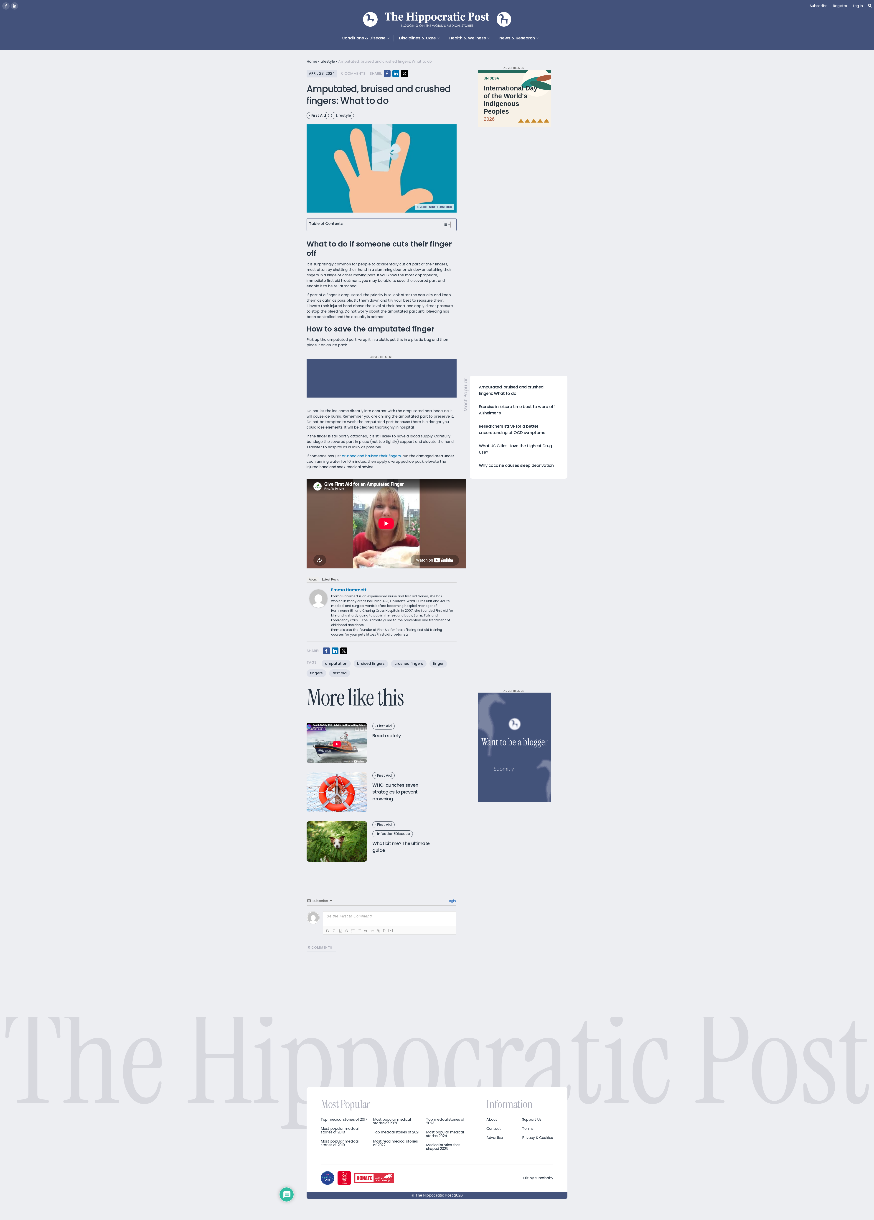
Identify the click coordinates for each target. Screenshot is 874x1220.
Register (840, 5)
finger (438, 663)
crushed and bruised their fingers (371, 456)
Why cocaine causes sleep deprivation (516, 465)
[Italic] (334, 931)
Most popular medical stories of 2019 (339, 1143)
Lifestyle (327, 61)
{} (384, 930)
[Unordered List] (359, 931)
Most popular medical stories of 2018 (339, 1130)
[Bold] (327, 931)
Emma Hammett (349, 590)
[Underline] (340, 931)
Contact (493, 1128)
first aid (340, 673)
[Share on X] (404, 73)
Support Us (531, 1119)
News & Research (517, 38)
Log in (858, 5)
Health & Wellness (467, 38)
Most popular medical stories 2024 (445, 1134)
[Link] (378, 931)
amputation (336, 663)
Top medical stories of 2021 (396, 1132)
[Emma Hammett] (318, 598)
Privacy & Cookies (537, 1138)
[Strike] (346, 931)
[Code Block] (372, 931)
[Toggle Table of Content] (447, 225)
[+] (390, 930)
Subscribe (819, 5)
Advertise (494, 1138)
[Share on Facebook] (387, 73)
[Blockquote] (366, 931)
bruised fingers (371, 663)
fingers (316, 673)
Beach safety (386, 735)
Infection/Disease (393, 833)
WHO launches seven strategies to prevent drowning (395, 792)
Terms (528, 1128)
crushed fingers (408, 663)
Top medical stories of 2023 (445, 1121)
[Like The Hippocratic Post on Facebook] (6, 6)
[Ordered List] (353, 931)
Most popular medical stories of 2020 (392, 1121)
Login (451, 901)
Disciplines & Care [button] (417, 38)
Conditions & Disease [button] (364, 38)
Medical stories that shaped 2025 (443, 1147)
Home (312, 61)
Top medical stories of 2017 (344, 1119)
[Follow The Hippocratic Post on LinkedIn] (14, 6)
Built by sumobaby (537, 1178)
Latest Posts (330, 579)
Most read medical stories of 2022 (395, 1143)
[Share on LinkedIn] (395, 73)
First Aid (318, 115)
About (313, 579)
